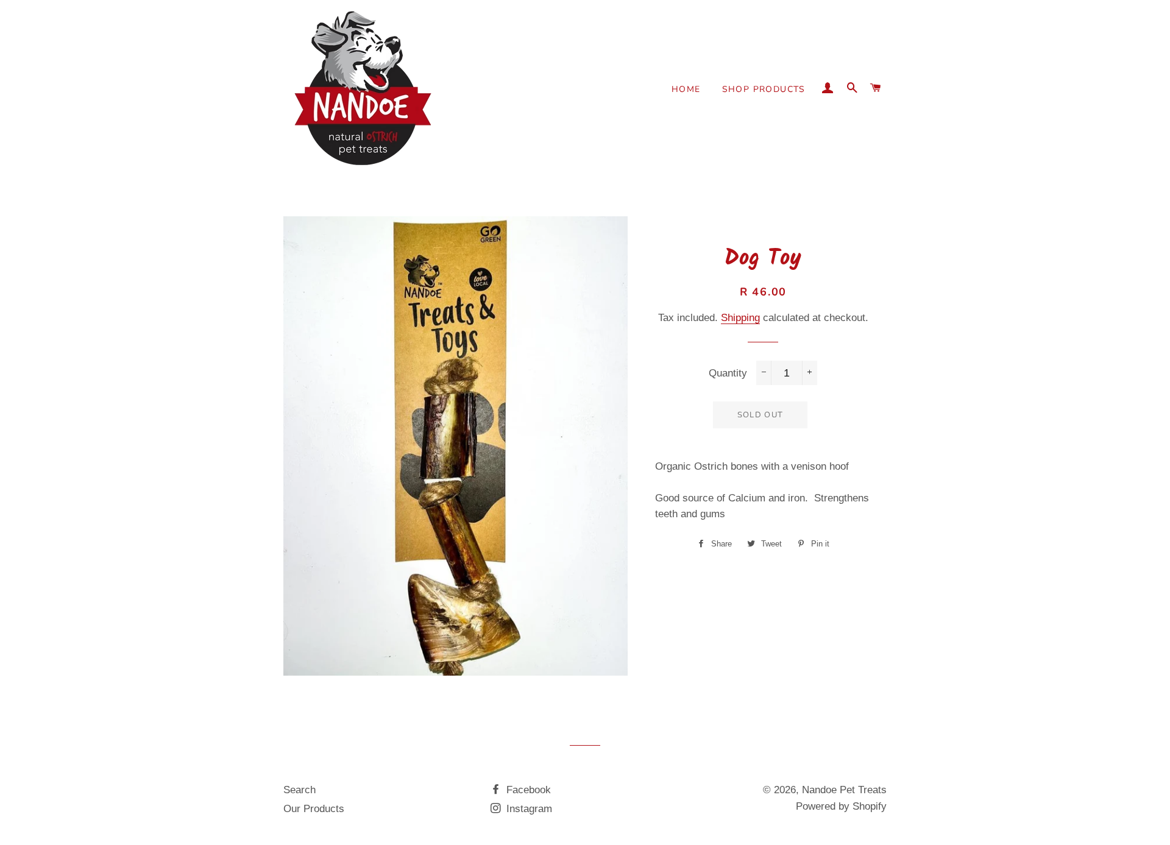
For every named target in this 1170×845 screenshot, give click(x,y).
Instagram (527, 809)
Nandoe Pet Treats (844, 790)
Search (299, 790)
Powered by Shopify (841, 806)
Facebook (527, 790)
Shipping (740, 318)
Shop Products (764, 89)
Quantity (728, 373)
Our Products (313, 809)
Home (686, 89)
